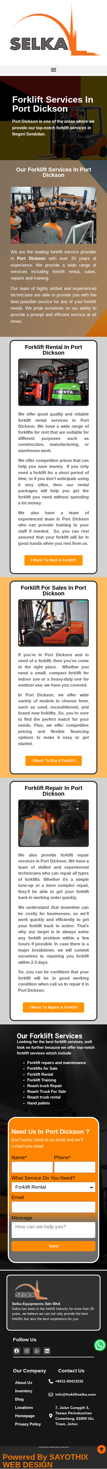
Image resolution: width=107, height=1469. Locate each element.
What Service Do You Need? (43, 1178)
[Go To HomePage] (53, 32)
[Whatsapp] (100, 1345)
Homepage (25, 1416)
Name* (19, 1157)
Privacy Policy (28, 1424)
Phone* (62, 1157)
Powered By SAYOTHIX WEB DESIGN (45, 1461)
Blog (19, 1399)
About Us (23, 1382)
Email (17, 1197)
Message (21, 1218)
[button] (53, 70)
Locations (24, 1407)
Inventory (23, 1391)
